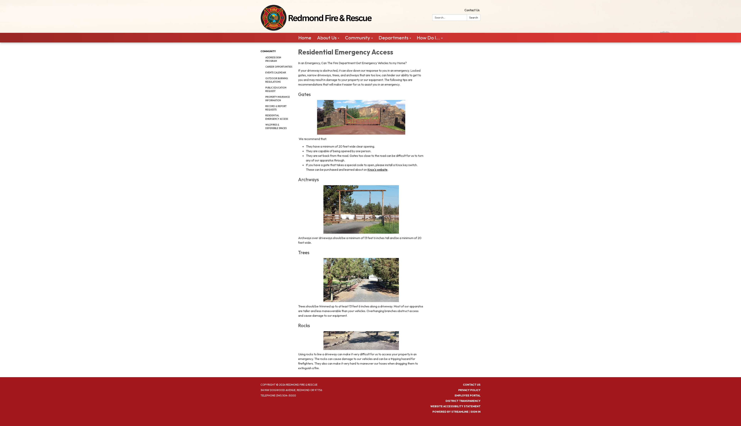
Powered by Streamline (450, 411)
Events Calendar (275, 72)
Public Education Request (275, 89)
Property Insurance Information (277, 98)
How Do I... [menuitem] (428, 38)
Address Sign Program (273, 59)
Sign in (475, 411)
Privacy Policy (469, 390)
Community (268, 51)
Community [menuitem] (357, 38)
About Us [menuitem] (327, 38)
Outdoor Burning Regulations (276, 80)
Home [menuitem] (304, 38)
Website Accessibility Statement (455, 406)
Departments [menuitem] (393, 38)
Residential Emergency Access (276, 117)
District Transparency (463, 401)
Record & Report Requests (276, 108)
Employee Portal (467, 395)
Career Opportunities (278, 66)
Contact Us (472, 10)
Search (473, 17)
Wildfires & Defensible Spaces (276, 126)
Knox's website (377, 169)
